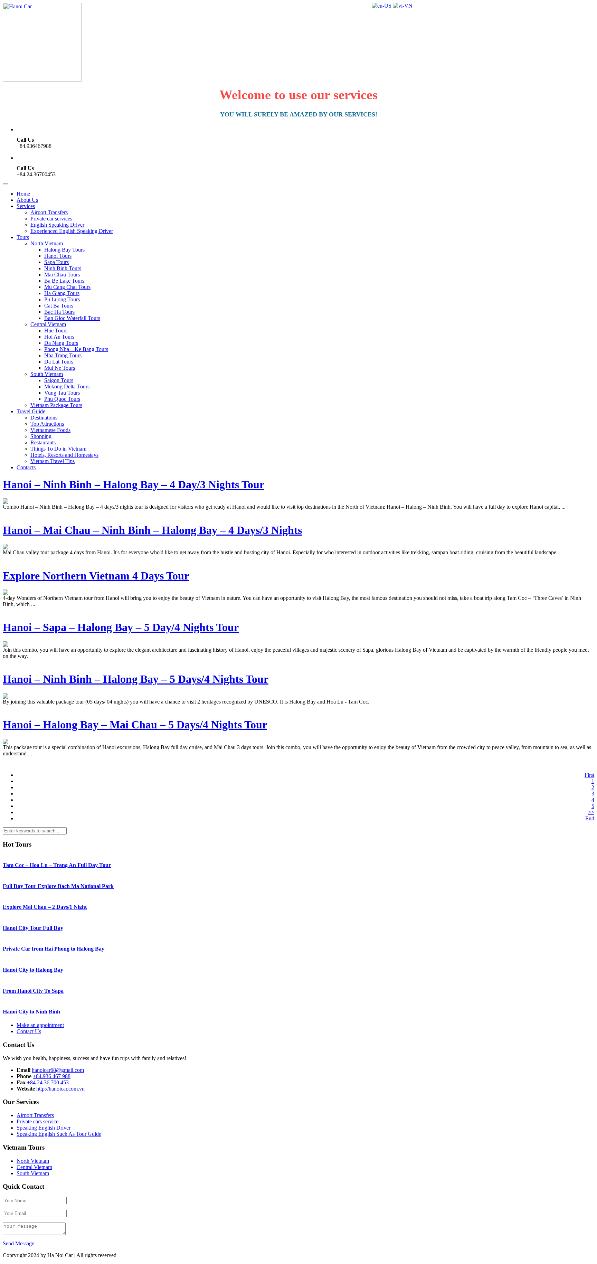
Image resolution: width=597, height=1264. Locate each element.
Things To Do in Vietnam (58, 449)
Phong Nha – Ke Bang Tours (76, 349)
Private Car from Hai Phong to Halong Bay (53, 949)
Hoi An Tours (59, 337)
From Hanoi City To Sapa (33, 991)
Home (23, 194)
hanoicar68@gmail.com (58, 1070)
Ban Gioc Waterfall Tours (72, 318)
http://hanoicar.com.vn (60, 1089)
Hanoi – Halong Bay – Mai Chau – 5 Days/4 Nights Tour (135, 724)
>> (591, 812)
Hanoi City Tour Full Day (33, 928)
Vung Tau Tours (62, 393)
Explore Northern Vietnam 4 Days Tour (96, 575)
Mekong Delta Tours (66, 386)
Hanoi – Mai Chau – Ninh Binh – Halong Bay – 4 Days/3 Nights (152, 530)
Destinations (43, 418)
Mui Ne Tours (59, 368)
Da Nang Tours (61, 343)
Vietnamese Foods (50, 430)
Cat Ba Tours (58, 306)
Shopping (40, 436)
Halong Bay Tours (64, 250)
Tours (23, 237)
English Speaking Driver (57, 225)
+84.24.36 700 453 (48, 1082)
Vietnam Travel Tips (52, 461)
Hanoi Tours (58, 256)
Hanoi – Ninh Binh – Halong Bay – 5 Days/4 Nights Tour (135, 679)
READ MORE (19, 513)
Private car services (51, 218)
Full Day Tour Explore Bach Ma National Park (58, 886)
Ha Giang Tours (61, 293)
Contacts (26, 467)
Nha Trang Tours (63, 355)
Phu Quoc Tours (62, 399)
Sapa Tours (56, 262)
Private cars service (37, 1121)
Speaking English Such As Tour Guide (59, 1134)
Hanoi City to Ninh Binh (31, 1012)
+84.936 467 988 (51, 1076)
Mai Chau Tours (62, 274)
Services (26, 206)
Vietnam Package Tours (56, 405)
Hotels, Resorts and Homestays (64, 455)
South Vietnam (46, 374)
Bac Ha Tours (59, 312)
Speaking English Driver (43, 1128)
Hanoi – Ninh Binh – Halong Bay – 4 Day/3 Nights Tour (133, 484)
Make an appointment (40, 1025)
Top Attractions (47, 424)
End (589, 818)
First (589, 775)
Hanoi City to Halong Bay (33, 970)
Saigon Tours (58, 380)
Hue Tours (55, 330)
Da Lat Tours (58, 362)
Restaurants (43, 442)
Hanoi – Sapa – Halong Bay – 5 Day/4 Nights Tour (121, 627)
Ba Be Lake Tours (64, 281)
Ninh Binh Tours (62, 268)
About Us (27, 200)
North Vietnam (46, 243)
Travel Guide (31, 411)
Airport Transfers (49, 212)
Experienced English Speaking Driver (71, 231)
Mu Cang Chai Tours (67, 287)
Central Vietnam (48, 324)
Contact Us (29, 1031)
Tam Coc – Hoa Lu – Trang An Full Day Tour (57, 865)
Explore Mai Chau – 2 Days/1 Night (45, 907)
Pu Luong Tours (62, 299)
